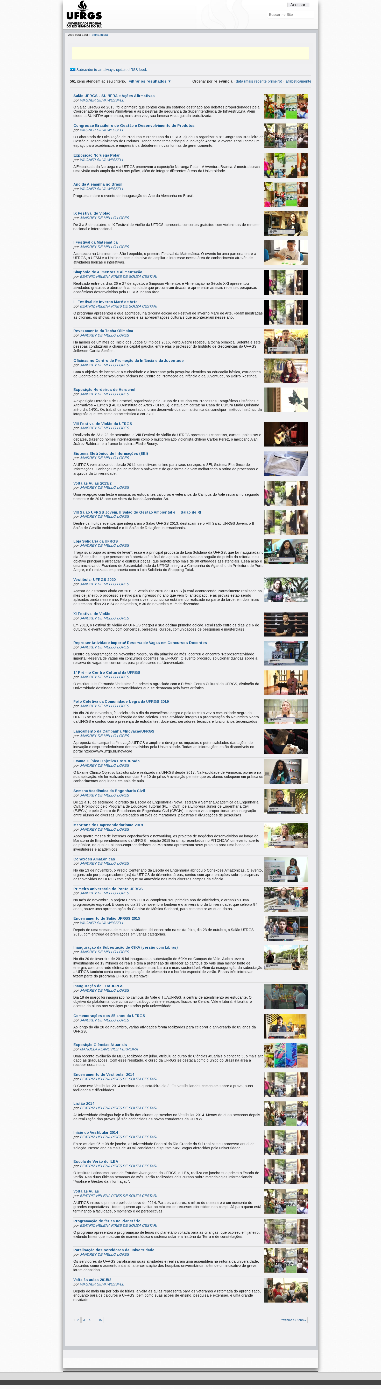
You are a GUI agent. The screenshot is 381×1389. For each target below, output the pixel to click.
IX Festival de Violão (91, 213)
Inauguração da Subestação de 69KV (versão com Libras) (125, 947)
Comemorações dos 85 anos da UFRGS (109, 1016)
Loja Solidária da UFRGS (95, 541)
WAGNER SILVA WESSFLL (102, 100)
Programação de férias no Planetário (106, 1221)
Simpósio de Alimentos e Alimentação (107, 272)
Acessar (297, 5)
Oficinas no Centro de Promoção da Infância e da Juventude (128, 361)
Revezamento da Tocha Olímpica (103, 331)
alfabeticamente (298, 81)
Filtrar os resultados (148, 81)
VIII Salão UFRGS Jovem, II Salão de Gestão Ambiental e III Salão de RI (137, 512)
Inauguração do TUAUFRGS (98, 986)
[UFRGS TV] (84, 27)
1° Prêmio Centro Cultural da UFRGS (106, 672)
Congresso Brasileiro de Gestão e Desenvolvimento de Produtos (134, 125)
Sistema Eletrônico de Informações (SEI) (110, 453)
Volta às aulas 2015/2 (92, 1280)
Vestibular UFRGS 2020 (94, 579)
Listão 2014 (83, 1103)
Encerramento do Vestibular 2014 (103, 1074)
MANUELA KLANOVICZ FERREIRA (109, 1049)
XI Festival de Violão (91, 614)
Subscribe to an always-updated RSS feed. (111, 70)
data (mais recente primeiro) (259, 81)
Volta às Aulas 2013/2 (92, 483)
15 (100, 1319)
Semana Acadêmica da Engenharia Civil (109, 791)
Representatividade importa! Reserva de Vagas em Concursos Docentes (140, 643)
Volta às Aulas (86, 1191)
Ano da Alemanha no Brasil (97, 184)
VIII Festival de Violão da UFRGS (102, 424)
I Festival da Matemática (95, 242)
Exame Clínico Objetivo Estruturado (106, 761)
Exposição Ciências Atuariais (100, 1045)
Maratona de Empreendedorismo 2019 (108, 825)
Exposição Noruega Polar (96, 155)
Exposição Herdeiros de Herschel (104, 390)
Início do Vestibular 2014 (95, 1132)
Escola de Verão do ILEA (95, 1161)
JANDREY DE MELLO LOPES (104, 218)
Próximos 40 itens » (293, 1319)
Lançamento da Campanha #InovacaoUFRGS (113, 731)
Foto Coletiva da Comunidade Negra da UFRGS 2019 (121, 701)
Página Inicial (99, 34)
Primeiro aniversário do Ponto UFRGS (108, 889)
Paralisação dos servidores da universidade (113, 1250)
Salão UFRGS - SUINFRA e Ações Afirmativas (114, 96)
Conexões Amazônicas (94, 859)
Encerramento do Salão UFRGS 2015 (106, 918)
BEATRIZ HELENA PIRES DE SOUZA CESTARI (118, 276)
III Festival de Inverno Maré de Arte (105, 302)
